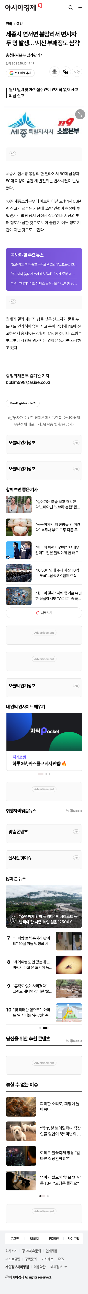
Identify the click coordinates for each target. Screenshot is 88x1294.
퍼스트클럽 (12, 1258)
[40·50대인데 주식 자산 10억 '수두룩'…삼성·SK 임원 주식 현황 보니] (19, 581)
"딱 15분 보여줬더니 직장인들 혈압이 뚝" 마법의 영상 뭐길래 (60, 1131)
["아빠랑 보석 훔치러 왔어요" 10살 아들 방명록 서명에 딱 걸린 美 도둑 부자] (69, 949)
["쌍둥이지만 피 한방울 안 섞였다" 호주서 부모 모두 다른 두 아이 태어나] (19, 535)
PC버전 (54, 1238)
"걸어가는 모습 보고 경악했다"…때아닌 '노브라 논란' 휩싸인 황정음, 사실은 (57, 504)
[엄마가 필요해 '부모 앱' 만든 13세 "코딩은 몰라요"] (21, 1189)
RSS (61, 1258)
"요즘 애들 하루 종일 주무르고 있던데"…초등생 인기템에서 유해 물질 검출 (44, 264)
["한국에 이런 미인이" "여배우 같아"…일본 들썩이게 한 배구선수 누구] (19, 558)
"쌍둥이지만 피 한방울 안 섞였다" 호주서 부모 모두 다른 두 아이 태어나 (58, 527)
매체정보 (56, 1266)
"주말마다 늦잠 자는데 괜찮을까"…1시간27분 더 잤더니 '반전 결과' (44, 274)
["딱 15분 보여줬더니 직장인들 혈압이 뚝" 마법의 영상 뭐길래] (21, 1140)
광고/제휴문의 (31, 1250)
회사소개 (11, 1250)
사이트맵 (73, 1238)
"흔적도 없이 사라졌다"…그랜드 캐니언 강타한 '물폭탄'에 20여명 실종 (31, 991)
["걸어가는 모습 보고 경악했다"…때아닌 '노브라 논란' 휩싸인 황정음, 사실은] (19, 512)
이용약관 (39, 1266)
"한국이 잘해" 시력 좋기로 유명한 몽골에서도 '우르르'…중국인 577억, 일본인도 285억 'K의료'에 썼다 (58, 596)
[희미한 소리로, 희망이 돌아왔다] (21, 1115)
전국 (9, 24)
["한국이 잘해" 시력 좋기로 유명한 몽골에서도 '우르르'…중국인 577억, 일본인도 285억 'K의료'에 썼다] (19, 604)
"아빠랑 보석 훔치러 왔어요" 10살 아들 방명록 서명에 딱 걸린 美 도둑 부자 (32, 944)
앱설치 (34, 1238)
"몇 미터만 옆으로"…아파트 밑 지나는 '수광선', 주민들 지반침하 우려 (32, 1015)
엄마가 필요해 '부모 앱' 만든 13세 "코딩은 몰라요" (60, 1180)
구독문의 (31, 1258)
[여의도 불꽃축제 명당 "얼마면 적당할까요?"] (21, 1165)
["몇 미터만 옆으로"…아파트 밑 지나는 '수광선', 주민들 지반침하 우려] (69, 1021)
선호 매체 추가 (22, 73)
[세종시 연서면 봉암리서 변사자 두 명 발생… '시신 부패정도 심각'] (44, 124)
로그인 (14, 1238)
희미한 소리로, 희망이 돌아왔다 (59, 1106)
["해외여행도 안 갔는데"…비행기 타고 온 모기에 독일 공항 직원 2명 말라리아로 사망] (69, 973)
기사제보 (47, 1258)
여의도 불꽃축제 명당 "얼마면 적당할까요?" (60, 1155)
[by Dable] (74, 1040)
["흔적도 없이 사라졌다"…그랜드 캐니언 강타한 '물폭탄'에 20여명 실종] (69, 997)
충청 (19, 24)
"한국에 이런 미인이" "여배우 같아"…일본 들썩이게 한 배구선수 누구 (58, 550)
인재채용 (51, 1250)
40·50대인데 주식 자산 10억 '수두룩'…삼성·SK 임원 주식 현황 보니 (58, 573)
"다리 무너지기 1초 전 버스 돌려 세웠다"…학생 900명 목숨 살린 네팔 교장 (44, 283)
